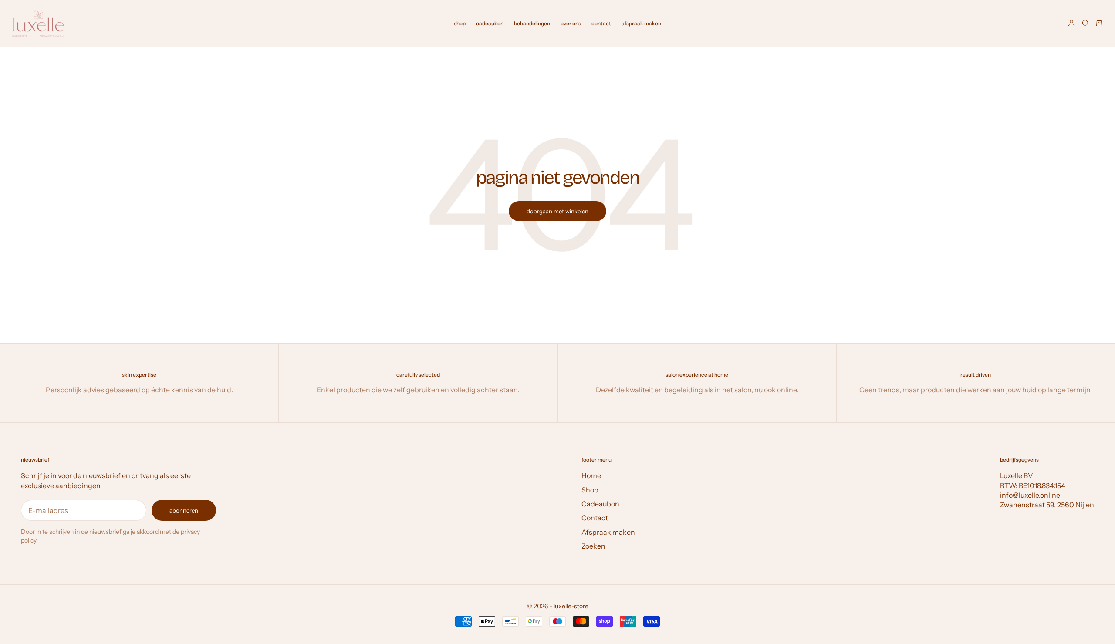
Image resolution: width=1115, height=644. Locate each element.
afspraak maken (641, 23)
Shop (589, 490)
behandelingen (532, 23)
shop (460, 23)
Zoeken (593, 546)
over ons (571, 23)
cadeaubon (489, 23)
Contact (594, 517)
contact (601, 23)
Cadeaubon (600, 503)
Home (591, 475)
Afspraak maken (608, 532)
